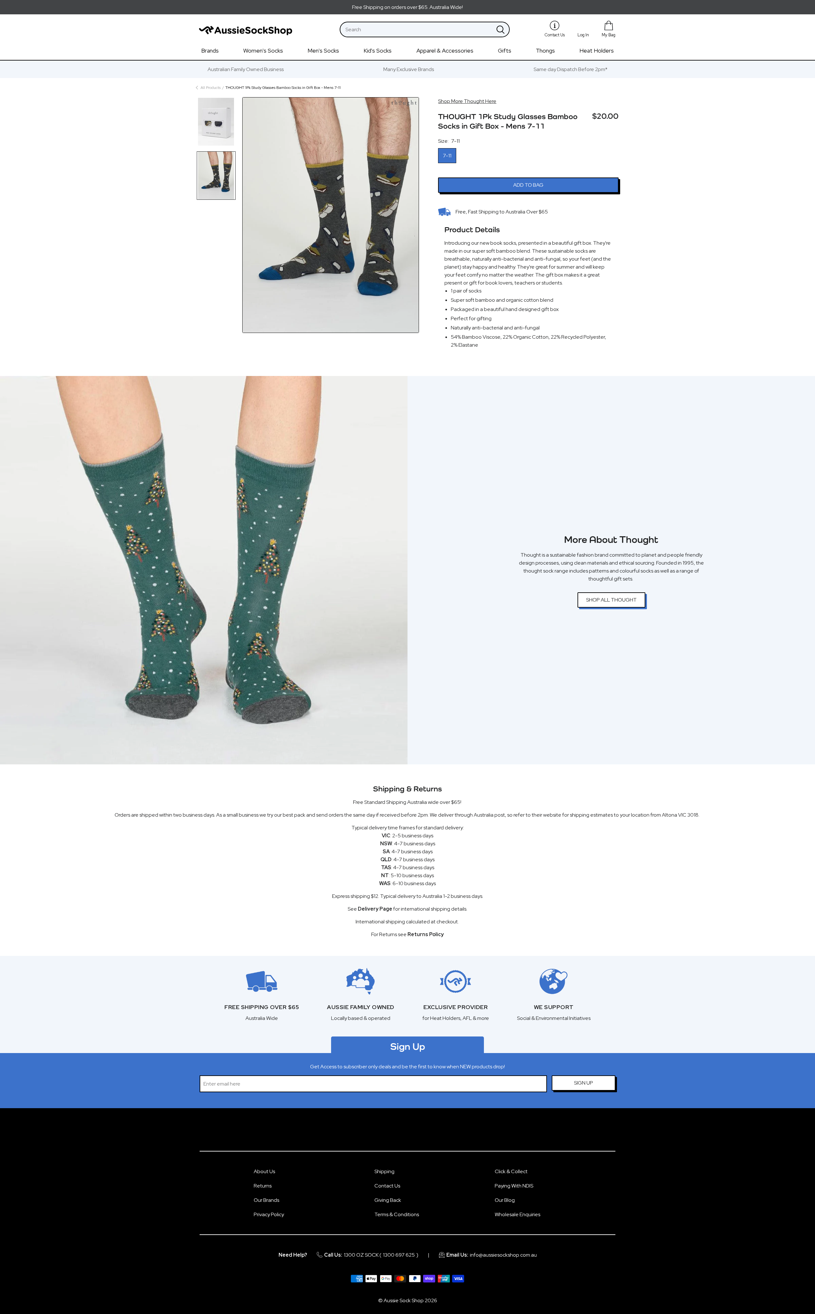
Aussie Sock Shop (404, 1300)
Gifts (504, 50)
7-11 (447, 155)
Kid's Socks (378, 50)
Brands (210, 50)
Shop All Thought (611, 599)
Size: (449, 141)
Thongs (545, 50)
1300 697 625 (399, 1255)
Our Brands (266, 1200)
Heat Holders (596, 50)
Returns (263, 1185)
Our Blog (505, 1200)
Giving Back (387, 1200)
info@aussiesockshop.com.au (503, 1255)
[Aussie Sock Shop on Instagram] (415, 1132)
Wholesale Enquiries (517, 1214)
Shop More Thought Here (467, 101)
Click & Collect (511, 1171)
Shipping (384, 1171)
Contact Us (387, 1185)
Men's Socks (323, 50)
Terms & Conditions (396, 1214)
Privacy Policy (269, 1214)
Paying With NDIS (514, 1185)
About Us (264, 1171)
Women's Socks (263, 50)
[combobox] (416, 29)
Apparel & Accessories (444, 50)
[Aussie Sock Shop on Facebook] (400, 1132)
